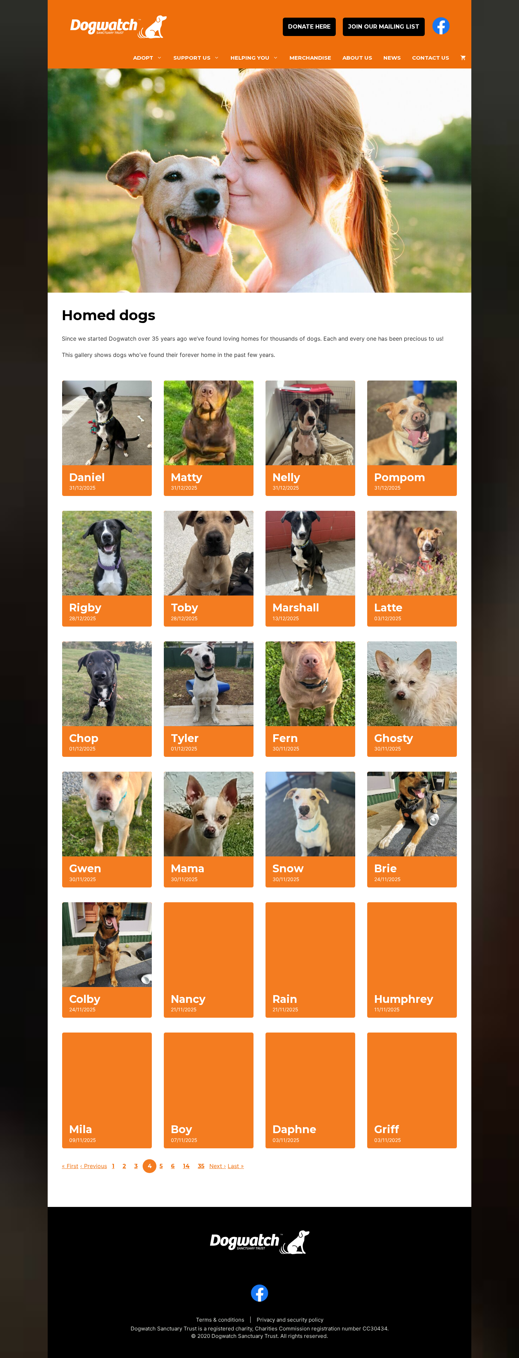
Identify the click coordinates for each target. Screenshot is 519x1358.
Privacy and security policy (290, 1319)
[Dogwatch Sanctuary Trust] (259, 1240)
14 (186, 1166)
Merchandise (310, 57)
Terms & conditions (220, 1319)
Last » (236, 1165)
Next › (217, 1165)
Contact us (430, 57)
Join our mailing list (383, 26)
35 (201, 1166)
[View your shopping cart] (463, 57)
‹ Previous (93, 1165)
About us (357, 57)
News (392, 57)
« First (70, 1165)
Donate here (309, 26)
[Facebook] (441, 27)
